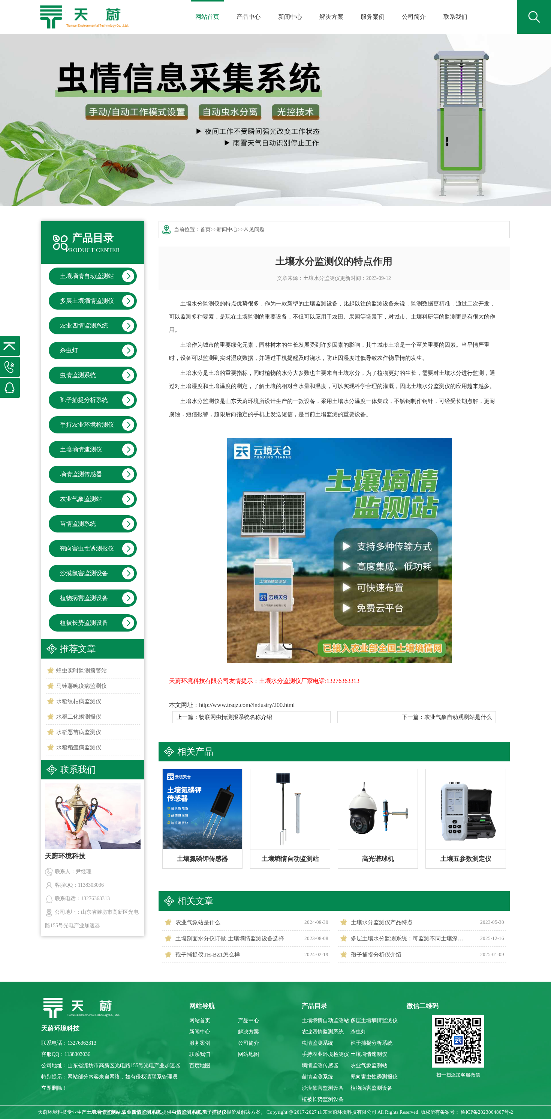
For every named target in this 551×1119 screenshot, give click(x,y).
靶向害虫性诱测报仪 (87, 548)
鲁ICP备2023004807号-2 (487, 1112)
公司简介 (414, 17)
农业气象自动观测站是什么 (458, 717)
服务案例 (373, 17)
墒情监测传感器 (81, 474)
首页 (205, 229)
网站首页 (207, 17)
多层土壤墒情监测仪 (87, 301)
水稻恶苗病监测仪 (78, 732)
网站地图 (248, 1054)
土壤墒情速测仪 (81, 449)
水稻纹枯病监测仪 (78, 701)
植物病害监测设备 (84, 598)
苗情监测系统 (78, 523)
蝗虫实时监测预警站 (81, 671)
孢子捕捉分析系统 (84, 400)
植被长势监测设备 (84, 623)
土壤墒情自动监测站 (87, 276)
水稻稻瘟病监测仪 (78, 747)
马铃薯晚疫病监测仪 (81, 686)
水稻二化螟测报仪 (78, 717)
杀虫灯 (69, 350)
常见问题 (254, 229)
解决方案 (331, 17)
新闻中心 (290, 17)
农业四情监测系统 (84, 325)
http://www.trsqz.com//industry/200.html (247, 705)
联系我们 (455, 17)
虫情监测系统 (78, 375)
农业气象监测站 (81, 499)
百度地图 (199, 1065)
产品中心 (249, 17)
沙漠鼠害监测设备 (84, 573)
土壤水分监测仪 (321, 278)
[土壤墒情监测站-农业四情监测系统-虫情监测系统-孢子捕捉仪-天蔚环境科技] (83, 11)
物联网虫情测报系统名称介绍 (235, 717)
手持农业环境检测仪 (87, 424)
